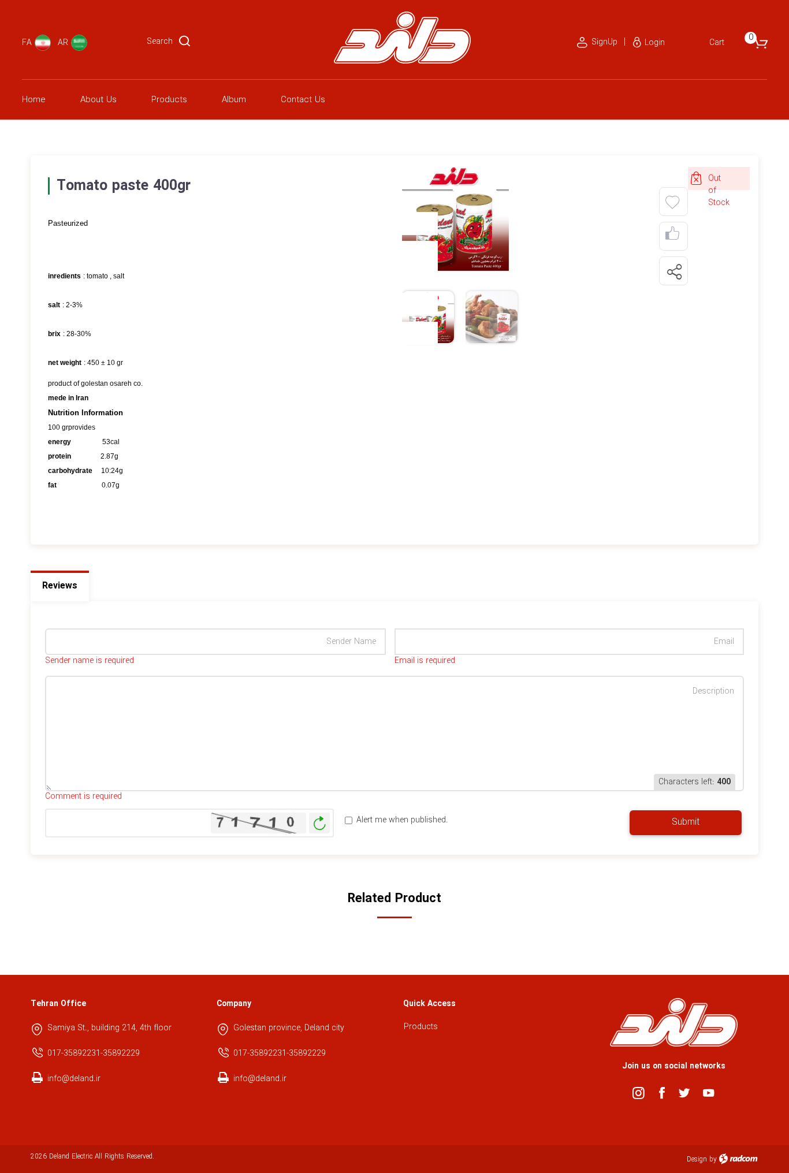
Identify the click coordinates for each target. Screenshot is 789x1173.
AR (63, 43)
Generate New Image (319, 823)
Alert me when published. (402, 820)
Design (697, 1159)
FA (27, 43)
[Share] (674, 271)
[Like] (672, 236)
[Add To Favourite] (672, 202)
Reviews (59, 586)
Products (421, 1027)
